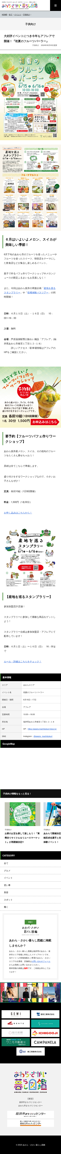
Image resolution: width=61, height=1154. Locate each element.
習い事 (7, 885)
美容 (6, 892)
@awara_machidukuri (43, 736)
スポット (8, 899)
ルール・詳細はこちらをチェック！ (22, 661)
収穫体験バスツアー (37, 292)
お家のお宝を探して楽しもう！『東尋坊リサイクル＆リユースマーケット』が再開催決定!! (22, 837)
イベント (8, 877)
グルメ (7, 870)
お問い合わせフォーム (41, 961)
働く (6, 906)
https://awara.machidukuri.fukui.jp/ (42, 728)
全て (6, 863)
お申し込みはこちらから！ (18, 512)
